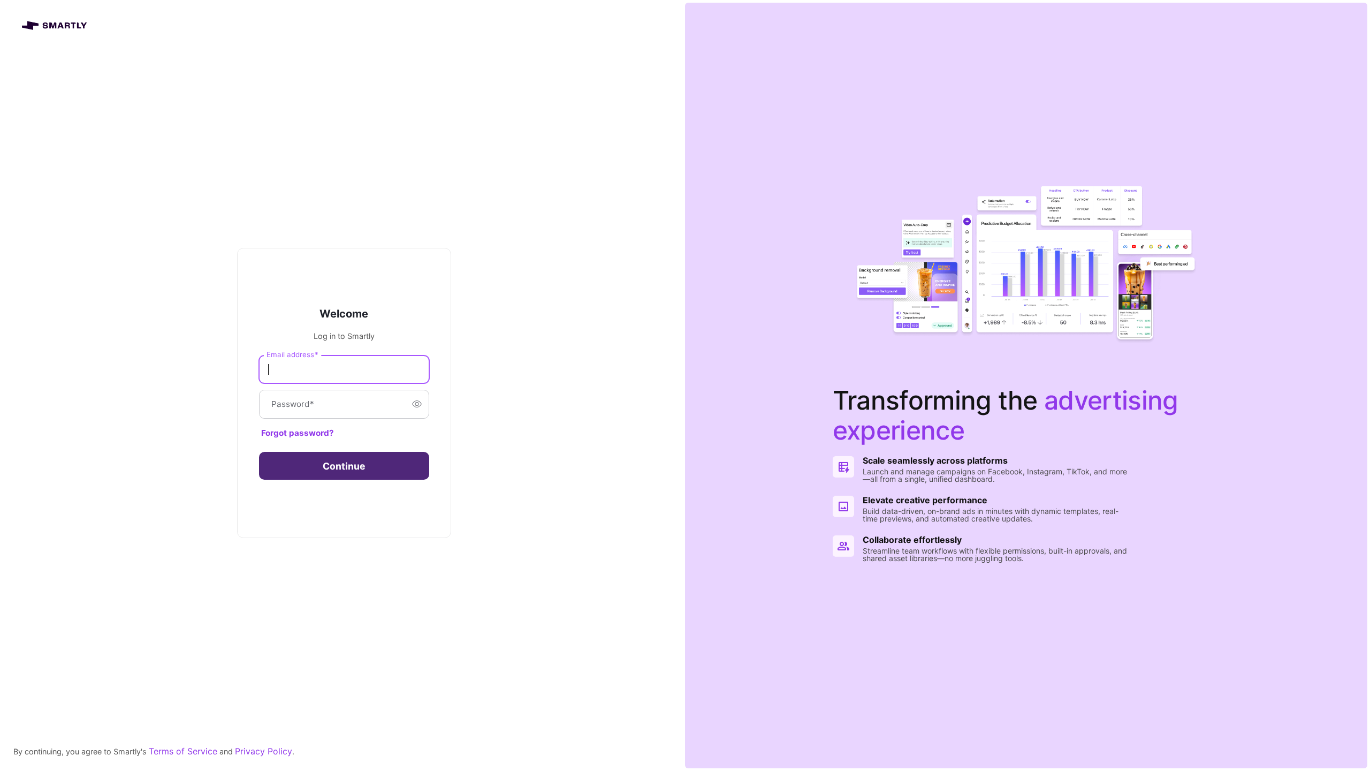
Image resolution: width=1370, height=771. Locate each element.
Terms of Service (183, 751)
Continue (344, 466)
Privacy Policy (263, 751)
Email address (292, 354)
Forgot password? (297, 433)
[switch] (417, 404)
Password (292, 404)
